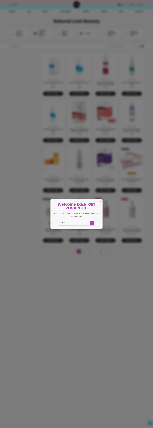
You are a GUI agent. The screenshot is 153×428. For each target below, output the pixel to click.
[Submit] (92, 223)
